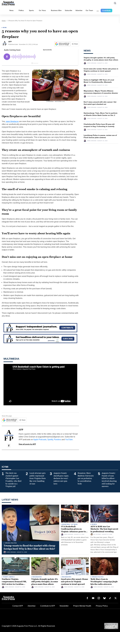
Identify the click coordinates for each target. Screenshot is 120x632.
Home (4, 21)
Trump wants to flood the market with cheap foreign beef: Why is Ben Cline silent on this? (29, 547)
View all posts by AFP (27, 444)
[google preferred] (62, 43)
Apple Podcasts (39, 440)
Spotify (50, 440)
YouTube (69, 440)
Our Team (89, 10)
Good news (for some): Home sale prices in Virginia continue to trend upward (74, 581)
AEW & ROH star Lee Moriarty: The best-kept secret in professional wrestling (104, 529)
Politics (21, 10)
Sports (31, 10)
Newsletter (64, 606)
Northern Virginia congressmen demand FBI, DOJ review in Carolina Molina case (14, 583)
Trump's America (9, 577)
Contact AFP (17, 606)
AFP (21, 429)
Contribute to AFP (47, 606)
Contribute (106, 10)
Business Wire (56, 10)
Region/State (37, 577)
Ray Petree (97, 534)
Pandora (57, 440)
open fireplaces (12, 121)
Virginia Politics (11, 543)
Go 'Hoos (74, 524)
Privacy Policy (102, 606)
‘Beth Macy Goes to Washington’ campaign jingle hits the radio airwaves (104, 581)
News (11, 10)
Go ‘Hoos (42, 10)
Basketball (66, 524)
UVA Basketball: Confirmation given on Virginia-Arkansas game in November (73, 530)
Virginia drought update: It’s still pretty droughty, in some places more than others (44, 581)
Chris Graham (91, 63)
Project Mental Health (82, 606)
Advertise (78, 10)
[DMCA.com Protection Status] (111, 626)
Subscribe (68, 10)
